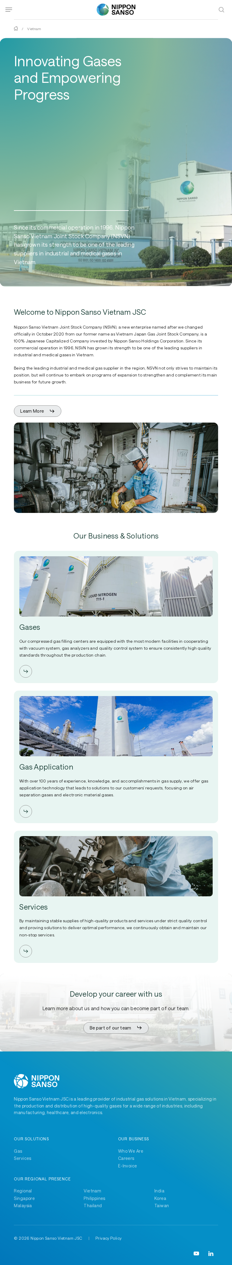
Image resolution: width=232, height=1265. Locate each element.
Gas (18, 1151)
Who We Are (130, 1151)
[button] (8, 10)
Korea (160, 1198)
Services (22, 1158)
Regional (23, 1190)
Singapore (24, 1198)
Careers (126, 1158)
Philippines (94, 1198)
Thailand (93, 1205)
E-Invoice (127, 1165)
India (159, 1190)
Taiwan (161, 1205)
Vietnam (92, 1190)
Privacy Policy (108, 1238)
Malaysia (23, 1205)
